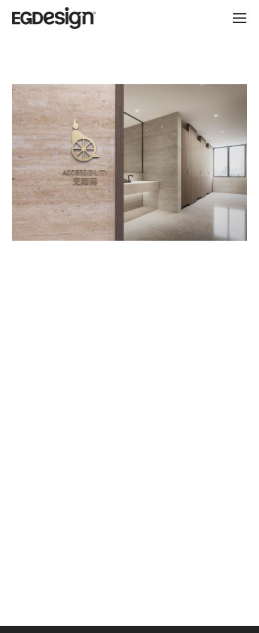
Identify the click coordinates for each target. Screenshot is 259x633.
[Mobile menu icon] (239, 18)
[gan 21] (129, 162)
